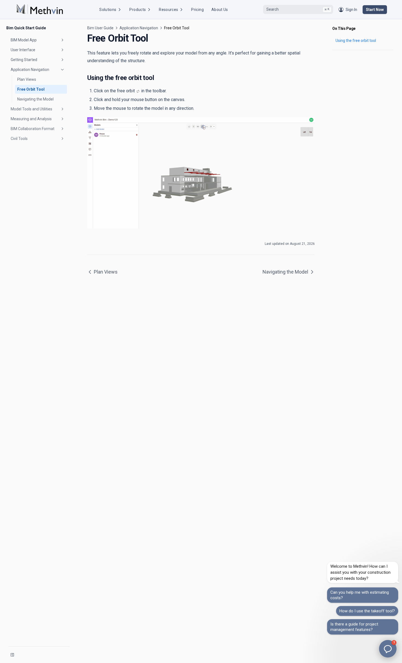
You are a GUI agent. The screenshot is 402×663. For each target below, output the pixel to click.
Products (137, 9)
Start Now (375, 9)
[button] (388, 649)
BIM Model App (24, 40)
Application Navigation (30, 69)
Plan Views (26, 79)
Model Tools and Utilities (31, 109)
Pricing (197, 9)
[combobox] (298, 9)
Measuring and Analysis (31, 119)
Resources (168, 9)
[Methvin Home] (39, 9)
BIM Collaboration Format (32, 129)
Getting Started (24, 60)
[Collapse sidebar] (12, 655)
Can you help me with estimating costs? (359, 595)
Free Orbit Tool (31, 89)
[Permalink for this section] (158, 78)
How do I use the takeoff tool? (367, 611)
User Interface (23, 50)
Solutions (107, 9)
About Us (219, 9)
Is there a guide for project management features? (354, 627)
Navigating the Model (35, 99)
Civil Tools (19, 138)
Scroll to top (341, 57)
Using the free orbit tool (356, 40)
